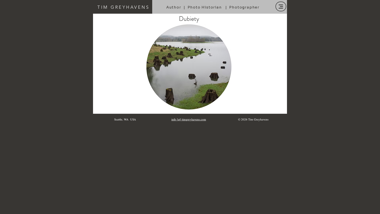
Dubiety (189, 18)
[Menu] (281, 6)
